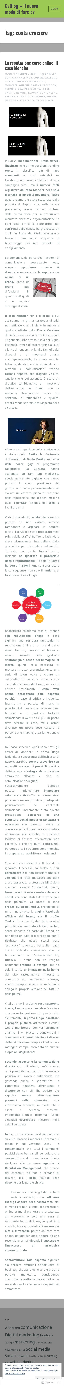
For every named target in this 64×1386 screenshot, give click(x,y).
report (21, 92)
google (9, 1342)
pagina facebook (43, 85)
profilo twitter (37, 88)
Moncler (11, 85)
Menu (54, 8)
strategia (27, 100)
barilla (51, 73)
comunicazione (45, 77)
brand (15, 1328)
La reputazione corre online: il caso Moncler (31, 65)
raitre (10, 92)
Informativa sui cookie (15, 1373)
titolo (41, 100)
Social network (17, 1355)
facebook (46, 1335)
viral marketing (47, 1356)
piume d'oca (14, 88)
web (51, 100)
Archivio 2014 (26, 73)
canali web (23, 77)
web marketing (22, 1361)
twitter (33, 1356)
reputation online (42, 92)
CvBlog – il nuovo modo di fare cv (21, 8)
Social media (35, 96)
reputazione (14, 96)
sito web (21, 1350)
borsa (9, 77)
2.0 (8, 1327)
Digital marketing (22, 1335)
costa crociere (16, 81)
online (24, 85)
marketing (37, 81)
